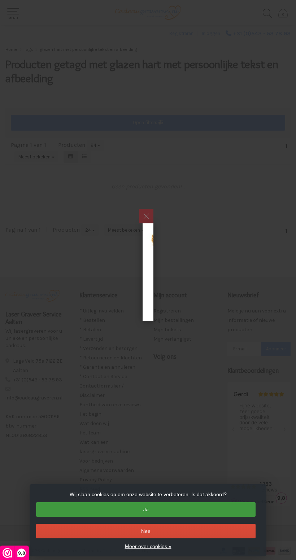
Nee (146, 531)
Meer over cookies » (148, 546)
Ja (146, 509)
